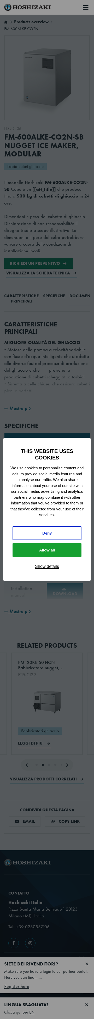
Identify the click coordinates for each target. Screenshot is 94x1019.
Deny (47, 533)
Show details (47, 566)
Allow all (47, 550)
